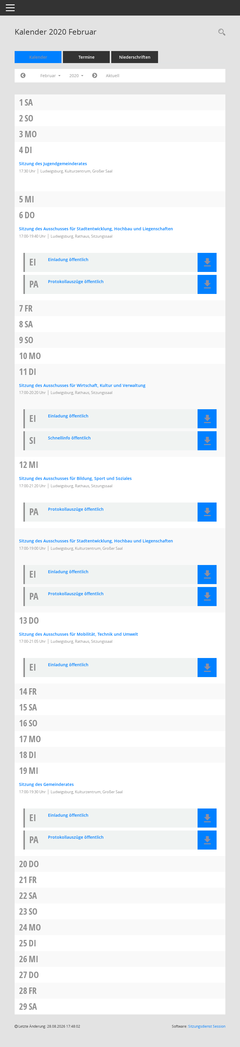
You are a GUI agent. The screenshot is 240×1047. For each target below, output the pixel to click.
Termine (86, 57)
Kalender (38, 57)
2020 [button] (74, 75)
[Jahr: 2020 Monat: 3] (95, 75)
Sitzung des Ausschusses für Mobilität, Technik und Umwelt (78, 634)
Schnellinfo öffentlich (69, 438)
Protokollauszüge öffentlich (76, 281)
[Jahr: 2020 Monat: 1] (23, 75)
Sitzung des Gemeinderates (46, 784)
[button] (207, 262)
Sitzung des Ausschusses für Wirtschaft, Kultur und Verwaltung (82, 385)
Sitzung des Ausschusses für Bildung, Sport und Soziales (75, 478)
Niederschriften (134, 57)
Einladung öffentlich (68, 259)
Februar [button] (48, 75)
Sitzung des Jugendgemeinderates (53, 163)
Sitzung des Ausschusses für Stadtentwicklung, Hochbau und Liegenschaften (96, 228)
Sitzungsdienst (206, 1026)
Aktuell (112, 75)
